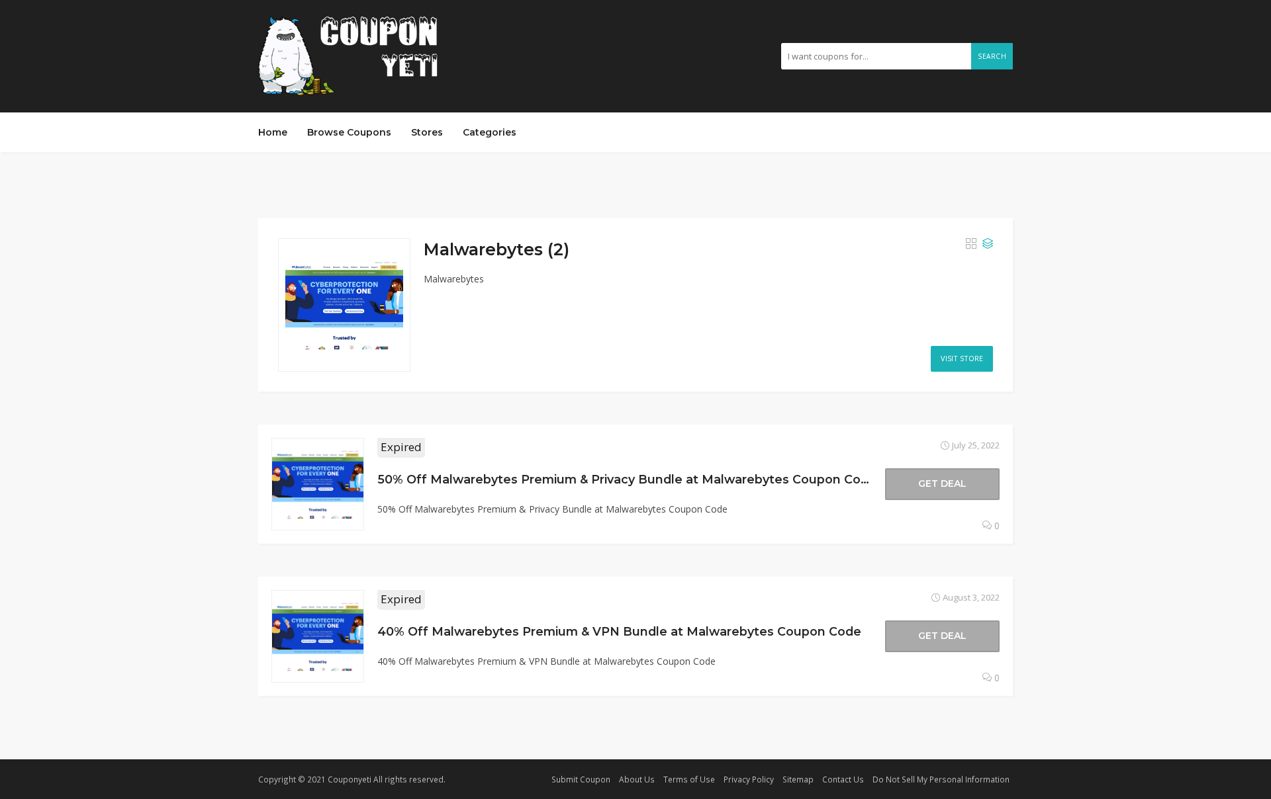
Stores (427, 132)
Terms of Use (689, 779)
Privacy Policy (749, 779)
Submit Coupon (580, 779)
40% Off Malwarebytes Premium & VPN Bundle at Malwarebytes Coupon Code (619, 631)
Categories (489, 132)
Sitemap (798, 779)
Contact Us (843, 779)
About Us (637, 779)
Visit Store (962, 358)
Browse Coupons (349, 132)
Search (992, 56)
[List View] (987, 244)
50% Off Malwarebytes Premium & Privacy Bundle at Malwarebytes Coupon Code (626, 479)
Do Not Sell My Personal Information (941, 779)
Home (272, 132)
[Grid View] (971, 244)
